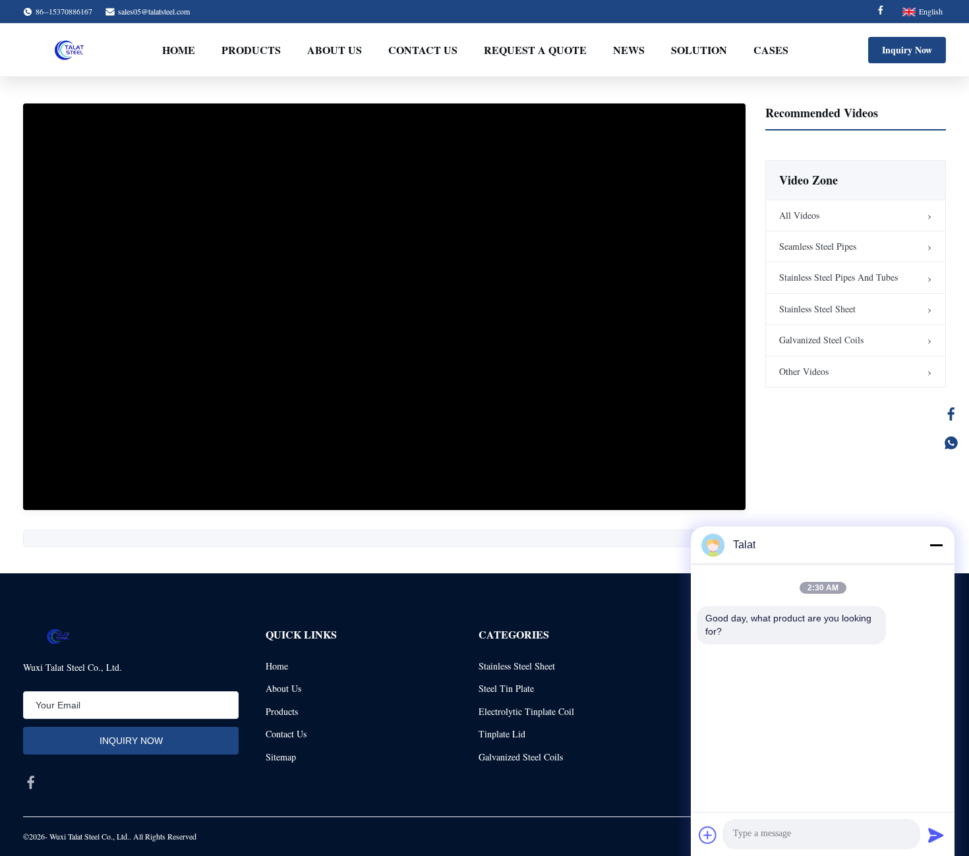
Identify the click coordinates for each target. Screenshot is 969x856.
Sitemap (281, 757)
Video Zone (808, 179)
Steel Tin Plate (506, 688)
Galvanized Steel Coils (821, 339)
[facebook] (31, 782)
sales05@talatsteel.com (154, 11)
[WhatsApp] (951, 442)
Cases (770, 49)
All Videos (799, 215)
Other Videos (804, 371)
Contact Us (422, 49)
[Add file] (708, 834)
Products (251, 49)
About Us (334, 49)
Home (178, 49)
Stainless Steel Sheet (817, 308)
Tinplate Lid (502, 734)
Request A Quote (535, 49)
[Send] (936, 834)
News (629, 49)
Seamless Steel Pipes (817, 246)
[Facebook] (880, 11)
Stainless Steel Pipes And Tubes (838, 277)
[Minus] (936, 545)
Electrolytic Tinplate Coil (526, 711)
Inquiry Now (907, 50)
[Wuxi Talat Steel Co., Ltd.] (69, 50)
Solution (699, 49)
